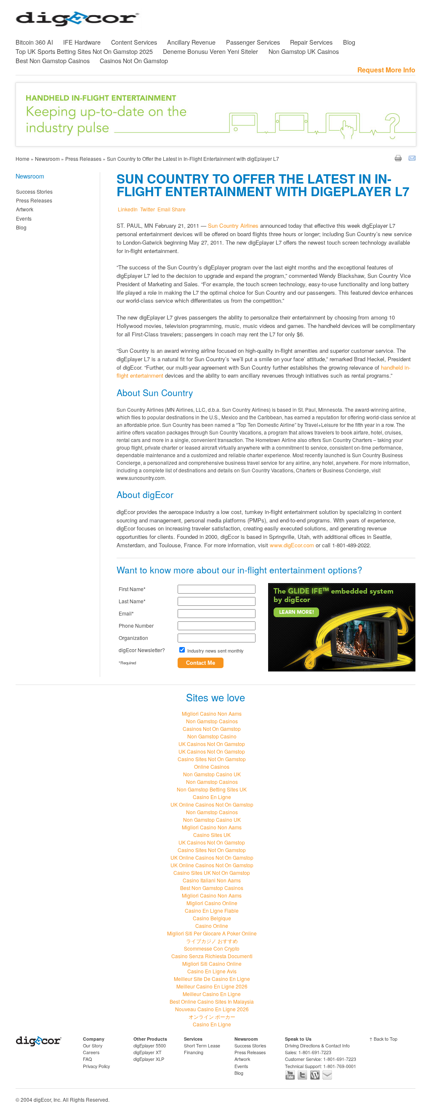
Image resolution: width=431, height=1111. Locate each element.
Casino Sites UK (212, 834)
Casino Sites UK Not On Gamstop (211, 872)
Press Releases (34, 200)
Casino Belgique (212, 918)
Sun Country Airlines (233, 225)
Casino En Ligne (212, 796)
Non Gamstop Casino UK (212, 774)
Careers (91, 1052)
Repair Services (311, 41)
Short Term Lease (202, 1045)
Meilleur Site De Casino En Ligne (212, 978)
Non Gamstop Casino (212, 736)
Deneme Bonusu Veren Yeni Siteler (210, 51)
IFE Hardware (82, 41)
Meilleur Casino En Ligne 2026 (211, 986)
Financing (193, 1052)
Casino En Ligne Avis (212, 971)
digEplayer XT (147, 1052)
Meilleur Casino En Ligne (212, 993)
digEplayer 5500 (149, 1045)
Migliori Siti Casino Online (212, 963)
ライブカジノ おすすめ (212, 940)
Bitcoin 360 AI (34, 41)
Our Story (92, 1045)
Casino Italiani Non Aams (212, 880)
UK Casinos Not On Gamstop (211, 743)
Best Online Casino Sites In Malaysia (212, 1001)
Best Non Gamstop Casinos (53, 60)
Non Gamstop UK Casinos (304, 51)
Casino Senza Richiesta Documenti (212, 955)
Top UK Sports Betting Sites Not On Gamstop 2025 (84, 51)
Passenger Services (253, 41)
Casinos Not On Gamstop (134, 60)
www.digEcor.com (292, 545)
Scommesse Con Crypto (211, 948)
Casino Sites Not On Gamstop (212, 758)
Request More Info (386, 70)
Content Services (134, 41)
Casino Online (211, 925)
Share (179, 209)
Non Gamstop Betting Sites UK (212, 789)
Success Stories (34, 191)
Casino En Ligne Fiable (212, 910)
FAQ (87, 1059)
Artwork (24, 209)
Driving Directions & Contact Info (317, 1045)
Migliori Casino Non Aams (212, 713)
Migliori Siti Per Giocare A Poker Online (212, 933)
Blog (349, 41)
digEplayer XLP (148, 1059)
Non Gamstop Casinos (212, 721)
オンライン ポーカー (212, 1016)
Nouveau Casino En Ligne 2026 (212, 1008)
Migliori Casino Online (211, 902)
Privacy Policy (96, 1066)
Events (24, 218)
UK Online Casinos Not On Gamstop (211, 804)
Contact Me (200, 663)
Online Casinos (211, 766)
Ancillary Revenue (191, 41)
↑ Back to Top (383, 1039)
